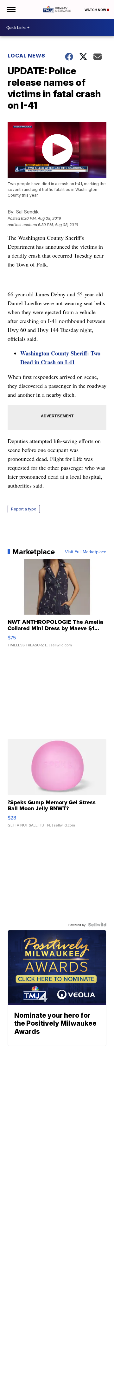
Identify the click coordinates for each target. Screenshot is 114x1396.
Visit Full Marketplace (85, 552)
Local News (26, 55)
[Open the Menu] (10, 9)
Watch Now (96, 10)
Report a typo (23, 509)
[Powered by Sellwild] (97, 924)
